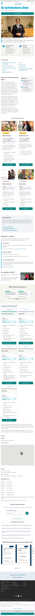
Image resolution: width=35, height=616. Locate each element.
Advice (24, 583)
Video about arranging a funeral (9, 67)
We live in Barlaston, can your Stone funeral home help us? (13, 538)
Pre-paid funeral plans (7, 72)
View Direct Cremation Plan (9, 343)
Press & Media (3, 589)
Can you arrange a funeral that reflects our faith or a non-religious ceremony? (16, 525)
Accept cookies (17, 613)
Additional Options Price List (9, 228)
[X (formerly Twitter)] (14, 596)
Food (2, 0)
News (2, 591)
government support (8, 256)
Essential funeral (25, 164)
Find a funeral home (30, 0)
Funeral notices (22, 66)
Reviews (4, 69)
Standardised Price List (8, 226)
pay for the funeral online (20, 248)
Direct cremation (9, 208)
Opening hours (22, 64)
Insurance (5, 0)
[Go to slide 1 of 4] (15, 568)
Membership (14, 582)
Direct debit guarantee (16, 585)
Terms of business (17, 577)
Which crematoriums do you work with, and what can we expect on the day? (16, 528)
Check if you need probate (8, 266)
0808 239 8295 (18, 4)
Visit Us (20, 62)
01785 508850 (18, 13)
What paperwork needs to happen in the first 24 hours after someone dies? (16, 535)
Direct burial (25, 208)
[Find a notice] (27, 513)
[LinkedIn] (21, 596)
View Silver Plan (26, 383)
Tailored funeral (9, 164)
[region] (17, 608)
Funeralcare (15, 0)
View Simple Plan (25, 343)
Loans (19, 0)
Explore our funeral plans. (28, 431)
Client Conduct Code (4, 586)
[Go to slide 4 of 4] (19, 568)
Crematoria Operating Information (10, 230)
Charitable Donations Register (17, 574)
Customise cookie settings (17, 608)
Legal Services (10, 0)
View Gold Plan (9, 420)
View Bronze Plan (9, 383)
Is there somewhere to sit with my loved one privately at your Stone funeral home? (16, 532)
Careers (24, 582)
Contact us (25, 585)
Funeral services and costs (7, 65)
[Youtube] (18, 596)
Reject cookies (17, 611)
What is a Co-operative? (5, 588)
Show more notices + (17, 518)
